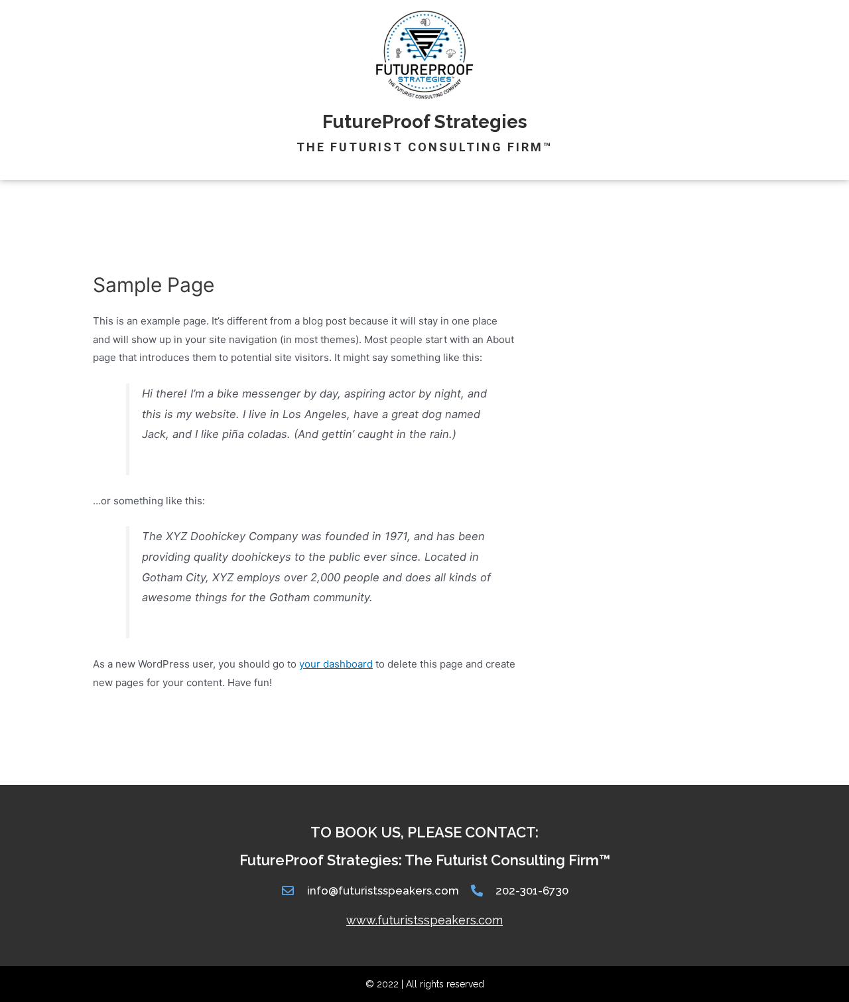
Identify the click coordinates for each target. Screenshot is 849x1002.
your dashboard (336, 664)
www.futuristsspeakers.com (424, 920)
